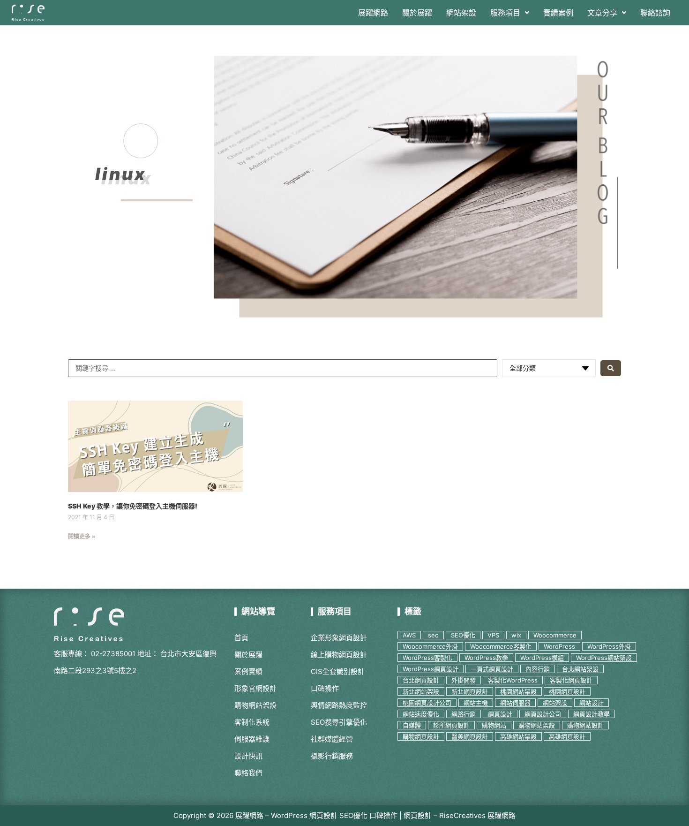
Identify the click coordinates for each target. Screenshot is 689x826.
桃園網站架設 (518, 691)
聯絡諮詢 (655, 12)
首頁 (241, 637)
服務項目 (505, 12)
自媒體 (412, 725)
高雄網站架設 (518, 736)
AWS (409, 635)
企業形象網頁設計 (339, 637)
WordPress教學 (486, 657)
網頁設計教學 (591, 714)
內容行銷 (537, 669)
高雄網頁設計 (567, 736)
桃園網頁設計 (567, 691)
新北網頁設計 (469, 691)
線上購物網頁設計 (339, 654)
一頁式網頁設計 (492, 669)
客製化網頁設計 (571, 680)
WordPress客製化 (427, 657)
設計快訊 (248, 755)
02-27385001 (113, 653)
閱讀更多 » (82, 536)
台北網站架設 (580, 669)
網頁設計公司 (542, 714)
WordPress (559, 646)
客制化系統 (252, 722)
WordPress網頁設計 (430, 669)
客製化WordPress (513, 680)
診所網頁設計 (451, 725)
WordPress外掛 (609, 646)
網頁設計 (500, 714)
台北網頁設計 (421, 680)
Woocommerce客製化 (501, 646)
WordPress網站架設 (604, 657)
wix (516, 635)
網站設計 (591, 702)
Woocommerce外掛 (430, 646)
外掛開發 (463, 680)
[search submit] (610, 368)
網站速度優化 (421, 714)
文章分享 (602, 12)
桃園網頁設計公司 (427, 702)
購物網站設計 (585, 725)
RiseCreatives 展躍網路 (477, 815)
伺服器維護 (252, 739)
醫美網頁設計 (469, 736)
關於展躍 (417, 12)
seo (433, 635)
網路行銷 (463, 714)
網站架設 (461, 12)
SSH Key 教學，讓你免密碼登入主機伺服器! (132, 506)
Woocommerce (555, 635)
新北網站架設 (421, 691)
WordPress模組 (542, 657)
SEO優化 (463, 635)
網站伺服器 (515, 702)
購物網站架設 (255, 705)
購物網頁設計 (421, 736)
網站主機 (476, 702)
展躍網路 (373, 12)
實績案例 (558, 12)
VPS (493, 635)
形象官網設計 (255, 688)
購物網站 (494, 725)
